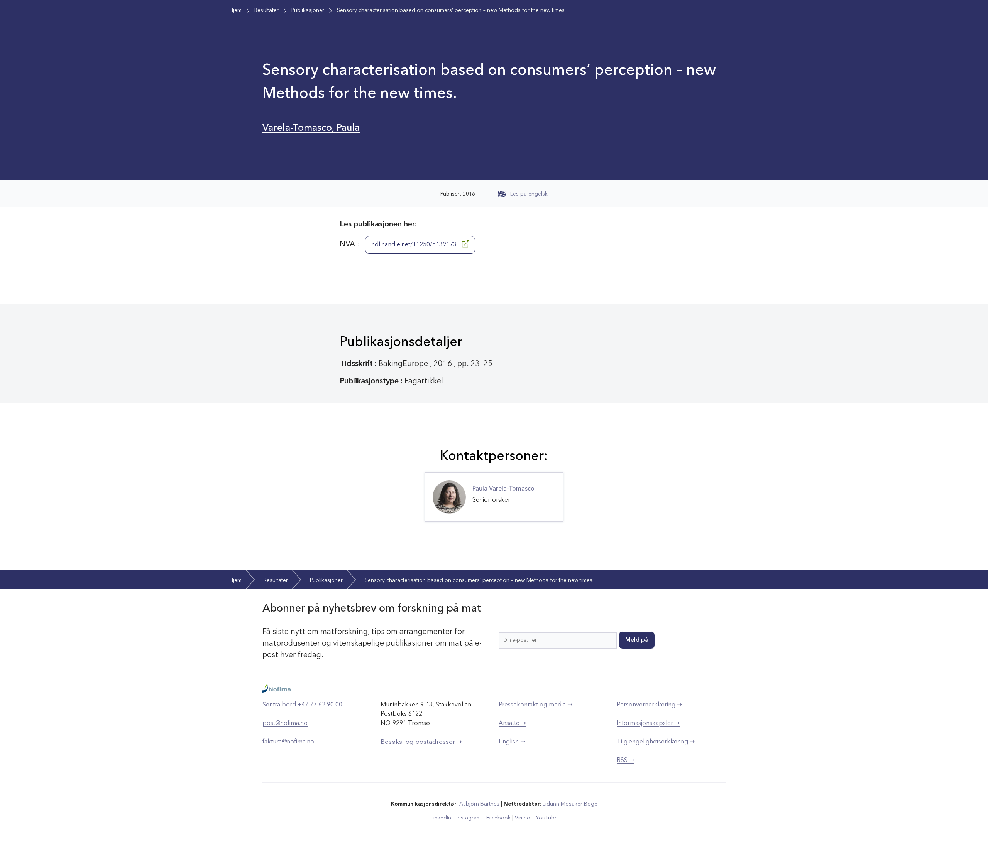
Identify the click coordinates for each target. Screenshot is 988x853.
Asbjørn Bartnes (479, 804)
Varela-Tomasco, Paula (311, 128)
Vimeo (522, 818)
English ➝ (512, 742)
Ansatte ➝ (512, 723)
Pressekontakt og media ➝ (535, 705)
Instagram (469, 818)
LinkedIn (441, 818)
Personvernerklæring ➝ (649, 705)
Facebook (498, 818)
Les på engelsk (529, 194)
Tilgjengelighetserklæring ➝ (656, 742)
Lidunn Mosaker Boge (570, 804)
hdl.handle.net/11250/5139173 (414, 245)
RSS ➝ (625, 760)
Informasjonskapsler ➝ (648, 723)
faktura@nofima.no (288, 742)
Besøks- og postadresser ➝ (421, 742)
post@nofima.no (285, 723)
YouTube (547, 818)
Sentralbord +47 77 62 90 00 (302, 705)
